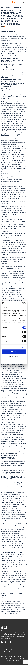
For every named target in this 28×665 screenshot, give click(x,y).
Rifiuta (14, 361)
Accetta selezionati (14, 356)
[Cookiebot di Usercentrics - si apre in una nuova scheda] (20, 303)
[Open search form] (23, 2)
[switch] (24, 332)
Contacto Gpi (8, 649)
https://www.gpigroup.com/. (9, 55)
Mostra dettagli (20, 347)
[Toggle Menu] (3, 2)
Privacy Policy (8, 651)
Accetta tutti (14, 351)
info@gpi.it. (4, 77)
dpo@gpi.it (16, 613)
